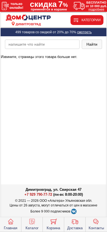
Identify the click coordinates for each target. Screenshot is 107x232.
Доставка (75, 228)
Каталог (32, 228)
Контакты (96, 228)
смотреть (84, 32)
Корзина (53, 228)
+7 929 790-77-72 (38, 194)
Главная (10, 228)
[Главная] (28, 17)
